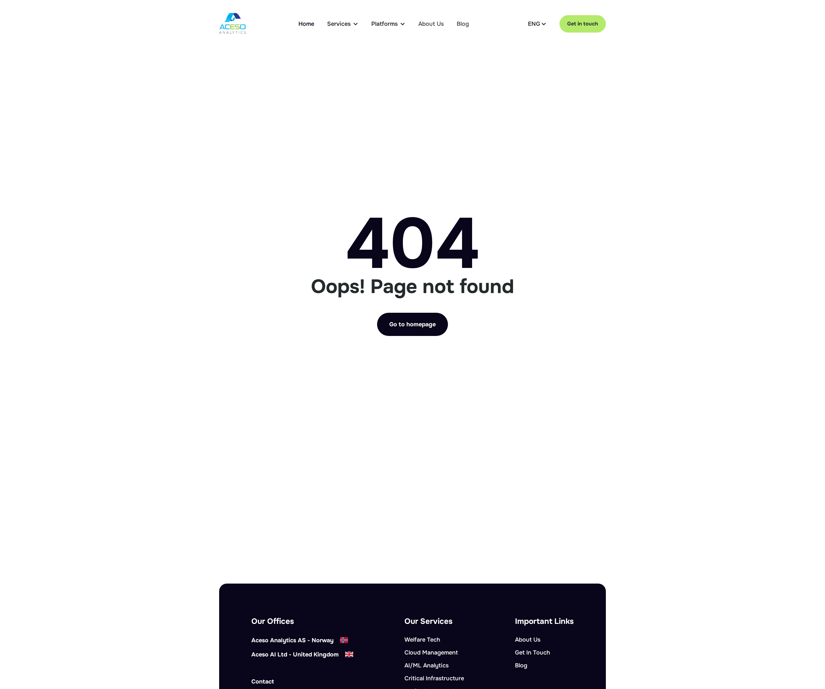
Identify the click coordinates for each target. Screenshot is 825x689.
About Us (431, 23)
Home (306, 23)
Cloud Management (431, 652)
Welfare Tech (422, 639)
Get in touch (582, 23)
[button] (343, 24)
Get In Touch (532, 652)
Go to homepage (412, 324)
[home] (232, 23)
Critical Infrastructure (434, 678)
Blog (463, 23)
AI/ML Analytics (426, 665)
